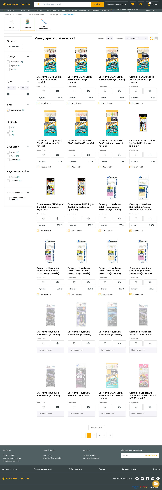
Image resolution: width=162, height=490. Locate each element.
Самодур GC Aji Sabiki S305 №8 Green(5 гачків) (49, 80)
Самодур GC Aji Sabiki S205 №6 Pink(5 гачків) (81, 142)
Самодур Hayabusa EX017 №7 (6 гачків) (79, 394)
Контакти (156, 469)
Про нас (102, 469)
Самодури (54, 15)
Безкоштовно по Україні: (128, 10)
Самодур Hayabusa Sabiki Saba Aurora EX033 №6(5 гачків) (110, 271)
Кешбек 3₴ (138, 103)
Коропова (25, 10)
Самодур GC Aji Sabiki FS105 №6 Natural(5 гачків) (49, 143)
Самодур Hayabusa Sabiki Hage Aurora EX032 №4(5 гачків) (140, 271)
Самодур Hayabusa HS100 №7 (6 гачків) (48, 333)
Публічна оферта (75, 469)
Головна (8, 15)
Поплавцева (50, 10)
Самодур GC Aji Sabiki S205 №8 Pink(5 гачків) (112, 78)
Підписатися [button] (151, 455)
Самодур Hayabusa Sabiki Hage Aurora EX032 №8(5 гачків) (110, 207)
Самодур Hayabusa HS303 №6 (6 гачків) (79, 333)
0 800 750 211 (9, 455)
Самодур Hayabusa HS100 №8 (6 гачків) (141, 333)
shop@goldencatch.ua (11, 461)
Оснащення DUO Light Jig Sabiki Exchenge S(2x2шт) (142, 143)
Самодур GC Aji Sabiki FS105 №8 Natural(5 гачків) (141, 80)
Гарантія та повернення (43, 469)
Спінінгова (37, 10)
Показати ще (97, 427)
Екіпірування (94, 10)
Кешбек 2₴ (46, 103)
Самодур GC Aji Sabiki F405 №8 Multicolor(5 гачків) (111, 395)
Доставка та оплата (9, 469)
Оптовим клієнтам (129, 469)
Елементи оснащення (36, 15)
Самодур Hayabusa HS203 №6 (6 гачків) (110, 333)
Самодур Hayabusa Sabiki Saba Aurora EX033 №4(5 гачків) (79, 271)
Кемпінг (106, 10)
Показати (100, 38)
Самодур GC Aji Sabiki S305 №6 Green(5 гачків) (80, 80)
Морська (62, 10)
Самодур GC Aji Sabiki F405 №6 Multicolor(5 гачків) (111, 143)
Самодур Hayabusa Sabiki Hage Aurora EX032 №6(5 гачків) (48, 271)
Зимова (82, 10)
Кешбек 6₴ (138, 167)
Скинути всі (14, 46)
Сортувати (119, 38)
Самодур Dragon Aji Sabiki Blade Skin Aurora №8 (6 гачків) (142, 395)
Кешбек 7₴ (108, 231)
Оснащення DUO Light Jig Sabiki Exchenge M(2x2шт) (50, 207)
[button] (133, 4)
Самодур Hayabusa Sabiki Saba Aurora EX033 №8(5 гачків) (140, 207)
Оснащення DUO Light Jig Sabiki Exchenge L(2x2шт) (81, 207)
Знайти (97, 4)
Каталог (19, 15)
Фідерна (73, 10)
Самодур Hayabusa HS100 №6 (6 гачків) (48, 394)
